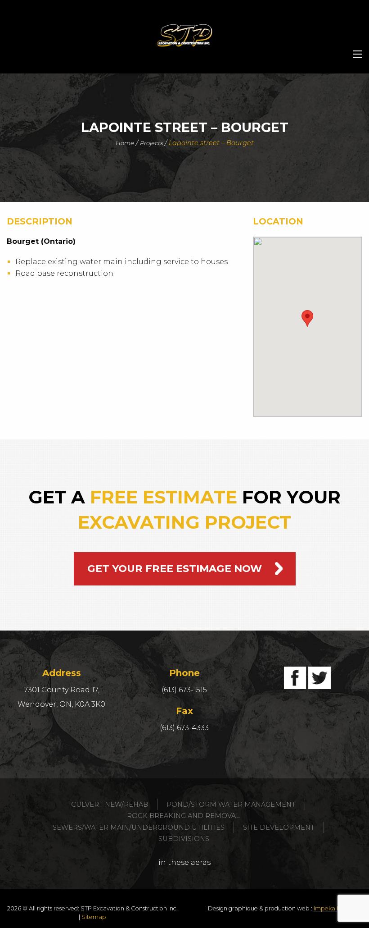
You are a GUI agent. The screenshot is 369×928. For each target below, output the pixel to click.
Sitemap (93, 917)
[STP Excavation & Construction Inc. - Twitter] (319, 678)
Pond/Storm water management (231, 804)
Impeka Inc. (330, 908)
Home (125, 142)
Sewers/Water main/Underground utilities (139, 827)
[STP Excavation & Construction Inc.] (184, 35)
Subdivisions (183, 839)
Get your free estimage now (174, 568)
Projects (151, 142)
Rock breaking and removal (183, 816)
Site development (279, 827)
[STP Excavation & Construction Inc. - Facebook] (295, 678)
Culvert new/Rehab (109, 804)
